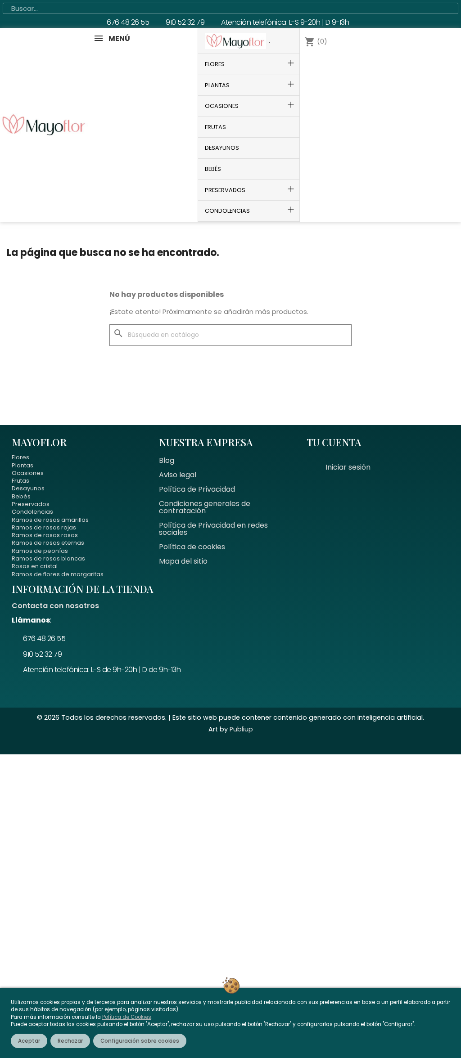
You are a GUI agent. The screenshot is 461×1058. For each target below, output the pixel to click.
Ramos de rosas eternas (48, 543)
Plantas (22, 465)
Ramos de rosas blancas (48, 558)
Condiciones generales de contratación (204, 507)
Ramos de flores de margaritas (58, 574)
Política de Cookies (126, 1017)
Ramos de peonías (40, 551)
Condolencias (32, 512)
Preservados (31, 504)
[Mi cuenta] (348, 124)
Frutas (20, 480)
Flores (20, 457)
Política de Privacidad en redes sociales (213, 529)
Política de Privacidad (197, 489)
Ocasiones (28, 473)
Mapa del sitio (183, 561)
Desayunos (28, 488)
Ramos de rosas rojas (44, 527)
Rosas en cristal (35, 566)
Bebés (21, 496)
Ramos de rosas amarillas (50, 520)
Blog (166, 460)
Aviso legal (177, 475)
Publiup (241, 729)
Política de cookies (192, 547)
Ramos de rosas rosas (45, 535)
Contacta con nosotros (55, 606)
